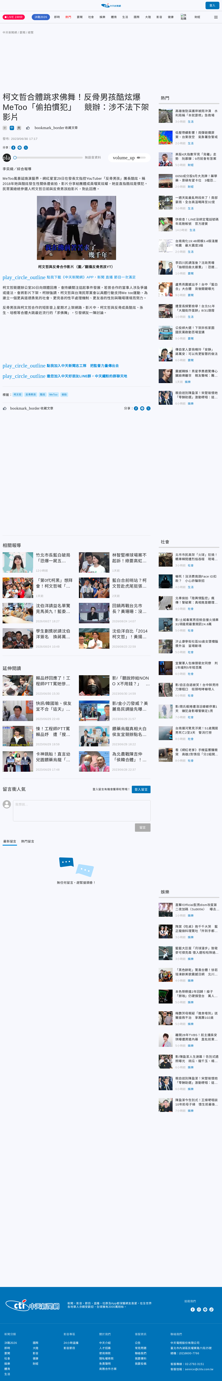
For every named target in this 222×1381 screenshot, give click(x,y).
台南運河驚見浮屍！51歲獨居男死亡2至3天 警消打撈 (166, 733)
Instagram (199, 1309)
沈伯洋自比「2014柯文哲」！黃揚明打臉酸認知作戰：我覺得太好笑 (94, 638)
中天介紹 (105, 1342)
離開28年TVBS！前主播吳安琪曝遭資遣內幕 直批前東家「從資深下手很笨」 (166, 1040)
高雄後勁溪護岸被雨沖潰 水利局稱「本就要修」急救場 (166, 116)
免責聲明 (105, 1363)
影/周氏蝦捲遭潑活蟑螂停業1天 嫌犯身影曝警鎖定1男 (166, 711)
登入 (212, 5)
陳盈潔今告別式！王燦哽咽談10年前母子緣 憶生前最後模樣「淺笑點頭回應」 (166, 1105)
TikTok (211, 1309)
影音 (159, 17)
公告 (138, 1342)
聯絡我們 (141, 1353)
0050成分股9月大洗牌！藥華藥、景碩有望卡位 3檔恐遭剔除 (166, 181)
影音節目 (69, 1348)
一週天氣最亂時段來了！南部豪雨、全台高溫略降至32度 (166, 203)
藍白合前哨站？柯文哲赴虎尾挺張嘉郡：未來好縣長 (94, 588)
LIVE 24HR (15, 17)
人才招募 (105, 1348)
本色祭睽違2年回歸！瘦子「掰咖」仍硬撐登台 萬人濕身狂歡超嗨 (166, 996)
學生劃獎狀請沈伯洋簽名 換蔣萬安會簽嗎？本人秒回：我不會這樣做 (18, 638)
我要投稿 (141, 1363)
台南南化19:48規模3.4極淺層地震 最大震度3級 (166, 246)
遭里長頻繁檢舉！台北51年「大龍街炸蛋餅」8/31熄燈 (166, 311)
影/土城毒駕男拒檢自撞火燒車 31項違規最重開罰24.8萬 (166, 625)
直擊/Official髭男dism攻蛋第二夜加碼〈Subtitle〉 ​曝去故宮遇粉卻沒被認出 (166, 910)
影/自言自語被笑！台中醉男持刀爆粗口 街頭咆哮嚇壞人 (166, 690)
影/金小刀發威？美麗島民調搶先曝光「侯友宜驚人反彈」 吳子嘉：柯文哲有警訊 (94, 711)
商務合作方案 (108, 1368)
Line (205, 1309)
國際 (137, 17)
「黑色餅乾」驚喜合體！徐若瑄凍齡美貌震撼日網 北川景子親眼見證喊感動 (166, 975)
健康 (171, 17)
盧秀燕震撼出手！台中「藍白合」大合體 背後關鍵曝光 (166, 289)
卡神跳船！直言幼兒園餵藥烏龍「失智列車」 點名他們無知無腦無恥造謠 (18, 761)
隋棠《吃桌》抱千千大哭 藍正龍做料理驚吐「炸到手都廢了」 (166, 931)
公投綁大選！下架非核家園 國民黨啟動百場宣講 (166, 333)
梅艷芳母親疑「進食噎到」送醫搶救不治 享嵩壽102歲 (166, 1018)
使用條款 (105, 1353)
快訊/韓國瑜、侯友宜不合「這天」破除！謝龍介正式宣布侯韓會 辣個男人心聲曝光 (18, 711)
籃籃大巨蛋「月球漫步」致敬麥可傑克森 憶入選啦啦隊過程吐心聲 (166, 953)
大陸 (148, 17)
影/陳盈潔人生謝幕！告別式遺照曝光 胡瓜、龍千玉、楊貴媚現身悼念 (166, 1062)
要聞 (80, 17)
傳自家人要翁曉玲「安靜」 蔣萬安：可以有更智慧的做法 (166, 354)
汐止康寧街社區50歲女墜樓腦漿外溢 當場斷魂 (166, 646)
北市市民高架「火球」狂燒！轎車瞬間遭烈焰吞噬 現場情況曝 (166, 560)
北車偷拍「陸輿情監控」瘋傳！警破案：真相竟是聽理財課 (166, 603)
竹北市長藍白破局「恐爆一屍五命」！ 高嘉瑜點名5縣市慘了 (18, 562)
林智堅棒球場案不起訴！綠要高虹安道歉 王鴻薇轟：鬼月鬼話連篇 (94, 562)
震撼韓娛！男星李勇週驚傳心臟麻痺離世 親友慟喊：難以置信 (166, 376)
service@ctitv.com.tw (199, 1369)
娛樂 (102, 17)
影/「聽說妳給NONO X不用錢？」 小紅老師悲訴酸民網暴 (94, 685)
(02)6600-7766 (189, 1353)
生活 (125, 17)
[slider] (48, 158)
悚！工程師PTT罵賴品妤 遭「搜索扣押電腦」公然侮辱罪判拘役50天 (18, 736)
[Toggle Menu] (215, 17)
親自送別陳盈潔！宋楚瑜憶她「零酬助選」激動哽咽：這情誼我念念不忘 (166, 398)
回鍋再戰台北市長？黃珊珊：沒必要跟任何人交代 (94, 613)
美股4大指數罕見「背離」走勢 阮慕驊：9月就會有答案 (166, 159)
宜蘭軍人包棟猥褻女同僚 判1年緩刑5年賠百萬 (166, 668)
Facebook (193, 1309)
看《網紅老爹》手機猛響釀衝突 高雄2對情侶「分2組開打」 (166, 755)
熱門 (68, 17)
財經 (197, 17)
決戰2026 (41, 17)
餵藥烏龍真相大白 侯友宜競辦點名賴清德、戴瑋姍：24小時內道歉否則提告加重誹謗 (94, 736)
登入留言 (141, 789)
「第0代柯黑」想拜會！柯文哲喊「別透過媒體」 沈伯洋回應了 (18, 588)
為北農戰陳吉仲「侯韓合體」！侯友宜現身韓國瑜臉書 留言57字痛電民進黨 (94, 761)
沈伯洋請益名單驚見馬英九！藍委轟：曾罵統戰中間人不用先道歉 (18, 613)
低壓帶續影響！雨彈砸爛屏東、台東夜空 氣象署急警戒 (166, 138)
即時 (57, 17)
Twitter (186, 1309)
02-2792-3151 (194, 1364)
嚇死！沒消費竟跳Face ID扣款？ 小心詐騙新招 (166, 581)
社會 (91, 17)
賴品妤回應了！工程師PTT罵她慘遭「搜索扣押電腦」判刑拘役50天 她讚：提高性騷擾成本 (18, 685)
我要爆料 (141, 1358)
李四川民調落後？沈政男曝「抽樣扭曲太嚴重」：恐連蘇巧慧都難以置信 (166, 268)
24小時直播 (71, 1342)
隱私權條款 (106, 1358)
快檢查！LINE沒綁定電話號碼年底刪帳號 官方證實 (166, 224)
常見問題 (141, 1348)
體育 (114, 17)
